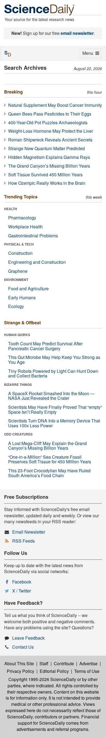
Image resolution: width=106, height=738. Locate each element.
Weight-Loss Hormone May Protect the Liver (50, 131)
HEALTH (10, 208)
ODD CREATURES (18, 434)
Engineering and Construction (37, 262)
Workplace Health (25, 226)
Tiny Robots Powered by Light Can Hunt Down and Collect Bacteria (53, 373)
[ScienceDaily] (39, 9)
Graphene (17, 271)
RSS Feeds (23, 541)
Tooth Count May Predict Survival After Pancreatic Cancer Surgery (45, 346)
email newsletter (77, 33)
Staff (43, 663)
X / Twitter (21, 591)
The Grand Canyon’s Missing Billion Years (49, 166)
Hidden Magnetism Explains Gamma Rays (49, 157)
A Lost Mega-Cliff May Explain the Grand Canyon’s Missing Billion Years (47, 445)
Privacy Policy (20, 671)
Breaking (13, 92)
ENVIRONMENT (16, 279)
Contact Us (23, 647)
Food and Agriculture (28, 288)
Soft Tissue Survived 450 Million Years (45, 174)
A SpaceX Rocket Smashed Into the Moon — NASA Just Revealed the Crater (51, 395)
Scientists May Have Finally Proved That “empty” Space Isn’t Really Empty (55, 409)
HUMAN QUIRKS (17, 334)
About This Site (19, 663)
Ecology (16, 306)
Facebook (21, 582)
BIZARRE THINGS (18, 384)
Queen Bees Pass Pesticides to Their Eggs (49, 114)
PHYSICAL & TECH (19, 244)
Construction (20, 253)
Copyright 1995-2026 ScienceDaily (42, 679)
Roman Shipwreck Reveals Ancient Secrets (50, 140)
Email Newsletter (28, 532)
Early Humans (22, 297)
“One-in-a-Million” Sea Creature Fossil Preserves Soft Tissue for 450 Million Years (49, 459)
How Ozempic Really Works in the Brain (46, 183)
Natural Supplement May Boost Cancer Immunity (55, 105)
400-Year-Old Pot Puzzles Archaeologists (48, 122)
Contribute (64, 663)
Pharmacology (22, 217)
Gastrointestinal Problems (33, 235)
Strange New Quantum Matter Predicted (46, 148)
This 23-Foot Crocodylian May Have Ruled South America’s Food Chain (49, 473)
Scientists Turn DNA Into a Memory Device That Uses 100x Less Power (54, 423)
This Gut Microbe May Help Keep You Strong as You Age (54, 359)
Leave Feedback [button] (28, 638)
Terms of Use (86, 671)
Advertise (88, 663)
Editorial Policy (54, 671)
